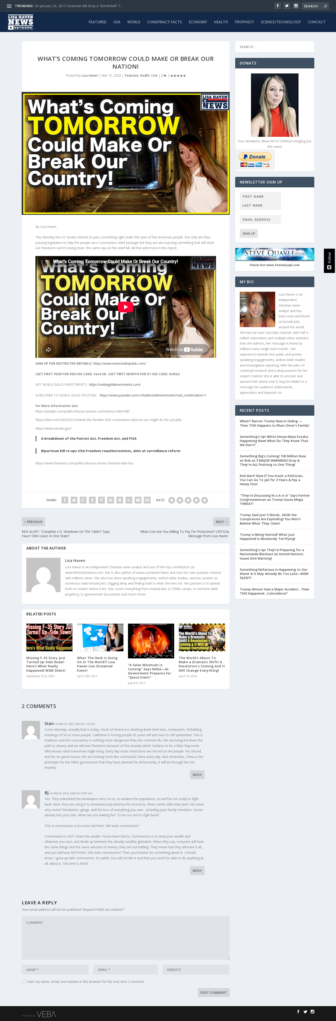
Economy (198, 22)
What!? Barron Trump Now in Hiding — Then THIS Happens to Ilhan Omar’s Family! (274, 423)
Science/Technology (281, 22)
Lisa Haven (90, 75)
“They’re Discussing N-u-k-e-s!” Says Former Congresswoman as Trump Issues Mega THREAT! (275, 499)
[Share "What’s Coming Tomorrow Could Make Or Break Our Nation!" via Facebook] (64, 500)
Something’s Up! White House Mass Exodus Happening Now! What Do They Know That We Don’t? (274, 440)
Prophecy (244, 22)
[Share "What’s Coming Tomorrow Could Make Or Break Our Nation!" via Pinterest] (101, 500)
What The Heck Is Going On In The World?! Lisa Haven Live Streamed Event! (97, 664)
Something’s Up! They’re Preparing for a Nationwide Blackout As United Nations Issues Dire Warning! (272, 554)
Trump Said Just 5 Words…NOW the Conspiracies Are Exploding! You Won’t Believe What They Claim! (270, 519)
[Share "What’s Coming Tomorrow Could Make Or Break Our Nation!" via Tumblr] (92, 500)
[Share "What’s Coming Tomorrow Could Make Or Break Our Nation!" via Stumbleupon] (128, 500)
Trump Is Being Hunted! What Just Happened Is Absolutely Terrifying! (267, 536)
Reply (197, 775)
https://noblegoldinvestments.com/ (115, 384)
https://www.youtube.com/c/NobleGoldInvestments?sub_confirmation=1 (153, 395)
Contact (317, 22)
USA (116, 22)
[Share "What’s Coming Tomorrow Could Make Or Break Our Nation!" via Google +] (83, 500)
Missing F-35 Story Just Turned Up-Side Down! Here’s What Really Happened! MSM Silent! (46, 664)
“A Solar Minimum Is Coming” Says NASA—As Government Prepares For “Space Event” (149, 671)
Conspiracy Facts (164, 22)
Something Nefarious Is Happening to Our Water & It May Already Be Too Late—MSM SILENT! (274, 573)
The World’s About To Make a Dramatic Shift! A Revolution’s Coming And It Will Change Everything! (202, 664)
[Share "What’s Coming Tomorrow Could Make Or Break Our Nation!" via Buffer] (119, 500)
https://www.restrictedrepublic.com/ (119, 363)
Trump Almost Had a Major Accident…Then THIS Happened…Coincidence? (274, 591)
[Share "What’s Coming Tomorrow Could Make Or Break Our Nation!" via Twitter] (74, 500)
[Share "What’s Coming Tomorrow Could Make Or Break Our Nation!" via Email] (138, 500)
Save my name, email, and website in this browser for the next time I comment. (86, 981)
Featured (98, 22)
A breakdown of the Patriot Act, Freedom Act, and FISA (88, 438)
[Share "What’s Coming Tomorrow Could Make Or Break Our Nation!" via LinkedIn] (110, 500)
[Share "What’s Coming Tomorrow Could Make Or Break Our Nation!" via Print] (147, 500)
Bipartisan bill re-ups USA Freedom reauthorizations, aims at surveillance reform (110, 450)
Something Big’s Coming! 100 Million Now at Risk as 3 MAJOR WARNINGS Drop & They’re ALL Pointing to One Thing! (273, 460)
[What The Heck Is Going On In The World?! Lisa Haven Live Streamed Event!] (100, 637)
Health (221, 22)
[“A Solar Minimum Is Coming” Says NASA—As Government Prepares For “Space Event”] (151, 641)
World (133, 22)
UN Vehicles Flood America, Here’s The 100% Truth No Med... (80, 6)
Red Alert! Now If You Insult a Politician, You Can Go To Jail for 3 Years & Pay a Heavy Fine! (271, 480)
